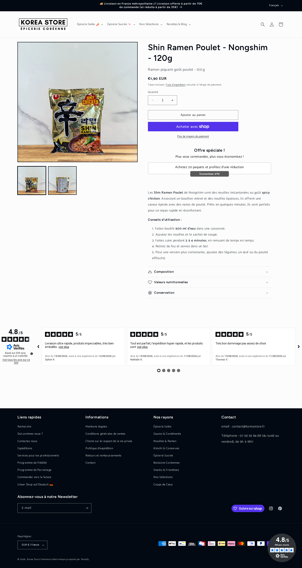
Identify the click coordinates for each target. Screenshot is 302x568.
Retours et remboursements (103, 455)
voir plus (64, 347)
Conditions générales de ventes (105, 434)
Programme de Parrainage (34, 470)
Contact (90, 463)
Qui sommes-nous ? (30, 434)
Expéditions (24, 448)
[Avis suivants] (299, 347)
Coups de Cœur (163, 484)
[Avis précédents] (38, 347)
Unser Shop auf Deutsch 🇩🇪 (35, 484)
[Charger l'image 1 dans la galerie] (31, 180)
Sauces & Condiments (167, 434)
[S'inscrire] (86, 508)
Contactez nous (27, 441)
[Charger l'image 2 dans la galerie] (62, 180)
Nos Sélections (163, 477)
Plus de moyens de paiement (193, 136)
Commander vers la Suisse (34, 477)
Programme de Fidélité (32, 463)
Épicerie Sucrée (163, 455)
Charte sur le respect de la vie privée (108, 441)
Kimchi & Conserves (166, 448)
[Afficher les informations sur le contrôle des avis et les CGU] (31, 353)
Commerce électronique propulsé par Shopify (64, 559)
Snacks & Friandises (166, 470)
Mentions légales (96, 426)
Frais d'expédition (176, 85)
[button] (90, 24)
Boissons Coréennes (166, 463)
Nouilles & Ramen (164, 441)
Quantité (153, 92)
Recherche (24, 426)
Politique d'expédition (99, 448)
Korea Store (33, 559)
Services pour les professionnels (38, 455)
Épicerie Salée (162, 426)
